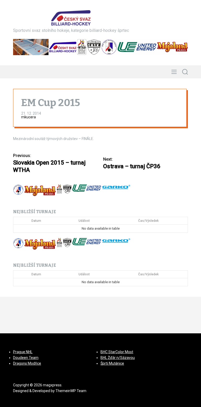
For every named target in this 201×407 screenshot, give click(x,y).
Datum (36, 221)
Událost (84, 221)
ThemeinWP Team (70, 391)
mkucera (28, 117)
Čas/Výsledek (148, 221)
